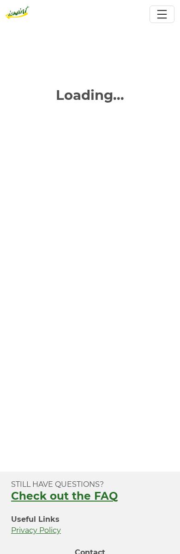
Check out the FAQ (64, 496)
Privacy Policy (36, 530)
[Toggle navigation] (162, 14)
